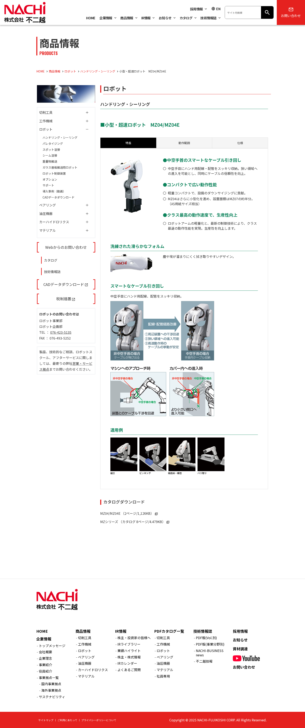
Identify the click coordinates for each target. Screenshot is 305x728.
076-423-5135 (60, 332)
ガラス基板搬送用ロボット (60, 167)
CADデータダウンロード (58, 197)
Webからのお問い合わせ (66, 247)
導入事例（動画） (54, 191)
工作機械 (45, 120)
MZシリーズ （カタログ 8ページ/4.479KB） (132, 521)
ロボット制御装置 (54, 173)
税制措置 (63, 298)
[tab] (184, 143)
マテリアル (47, 230)
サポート (48, 185)
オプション (50, 179)
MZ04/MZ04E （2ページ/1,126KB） (127, 513)
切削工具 (45, 112)
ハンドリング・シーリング (60, 137)
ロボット (45, 129)
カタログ (50, 260)
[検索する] (267, 12)
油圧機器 (45, 213)
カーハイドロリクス (54, 221)
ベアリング (47, 204)
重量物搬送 (50, 161)
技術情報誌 (52, 271)
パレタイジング (53, 143)
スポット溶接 (51, 149)
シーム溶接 (50, 155)
